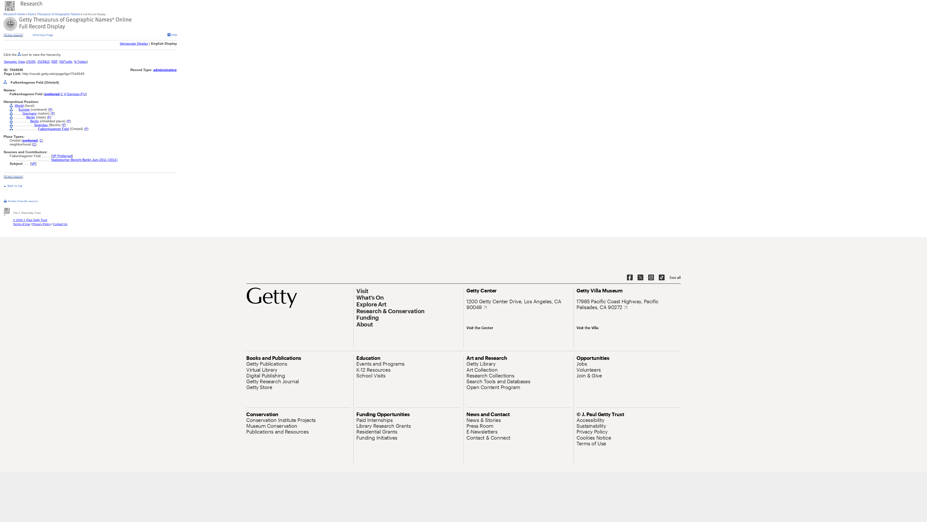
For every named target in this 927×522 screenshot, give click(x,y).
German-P (74, 94)
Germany (29, 113)
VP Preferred (62, 156)
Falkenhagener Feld (53, 129)
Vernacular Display (134, 43)
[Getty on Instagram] (651, 278)
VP (33, 164)
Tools (31, 14)
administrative (165, 70)
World (19, 106)
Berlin (30, 117)
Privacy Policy (41, 224)
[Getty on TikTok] (662, 278)
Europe (24, 109)
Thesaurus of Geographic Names (58, 14)
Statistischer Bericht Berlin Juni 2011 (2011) (84, 160)
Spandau (41, 125)
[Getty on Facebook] (630, 278)
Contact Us (60, 224)
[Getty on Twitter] (640, 278)
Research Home (15, 14)
